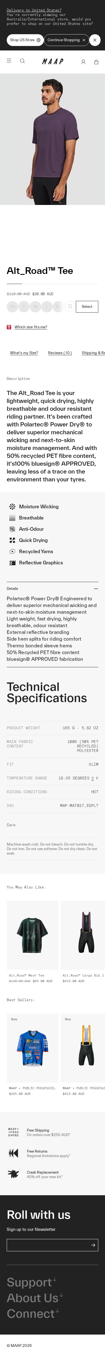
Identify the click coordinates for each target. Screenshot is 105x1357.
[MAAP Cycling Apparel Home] (52, 63)
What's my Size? (24, 353)
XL (58, 306)
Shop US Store (22, 40)
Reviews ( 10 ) (60, 353)
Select (87, 306)
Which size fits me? (31, 327)
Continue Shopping (64, 40)
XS (12, 306)
